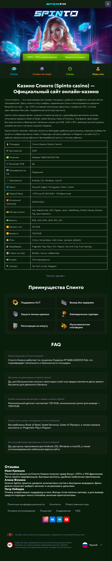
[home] (56, 4)
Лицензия (45, 510)
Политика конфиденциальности (26, 504)
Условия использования (21, 510)
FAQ (77, 510)
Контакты (55, 504)
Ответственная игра (77, 504)
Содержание (63, 510)
